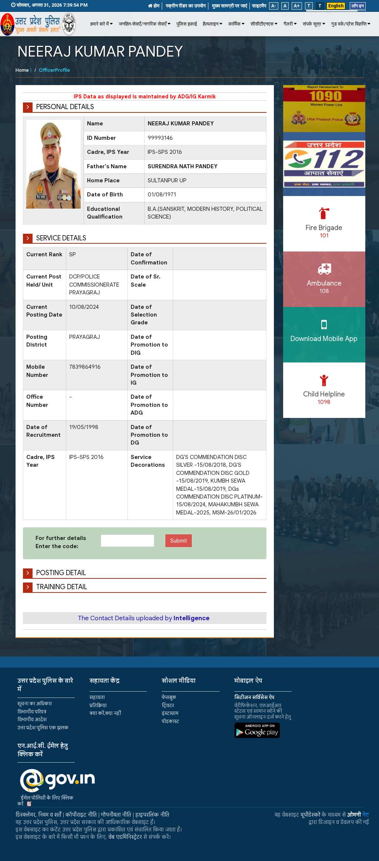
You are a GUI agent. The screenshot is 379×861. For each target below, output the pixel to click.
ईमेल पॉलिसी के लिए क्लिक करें (45, 801)
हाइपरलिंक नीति (152, 814)
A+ (297, 6)
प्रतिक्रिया (98, 705)
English (335, 6)
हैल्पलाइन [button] (210, 24)
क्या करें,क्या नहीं (105, 713)
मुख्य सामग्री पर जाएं (229, 6)
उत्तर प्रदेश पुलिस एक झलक (42, 728)
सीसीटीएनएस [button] (262, 24)
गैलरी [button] (288, 24)
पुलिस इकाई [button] (187, 24)
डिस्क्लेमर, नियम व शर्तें (38, 814)
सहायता (97, 697)
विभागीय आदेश (32, 719)
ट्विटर (168, 705)
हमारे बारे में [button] (99, 24)
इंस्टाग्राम (170, 713)
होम (156, 6)
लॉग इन (358, 6)
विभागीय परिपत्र (31, 712)
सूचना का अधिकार (34, 703)
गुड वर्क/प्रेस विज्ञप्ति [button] (348, 24)
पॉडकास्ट (170, 721)
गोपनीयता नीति (116, 814)
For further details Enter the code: (61, 542)
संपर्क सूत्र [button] (312, 24)
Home (22, 70)
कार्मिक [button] (234, 24)
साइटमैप (259, 6)
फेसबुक (169, 697)
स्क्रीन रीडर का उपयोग (186, 6)
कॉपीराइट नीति (81, 814)
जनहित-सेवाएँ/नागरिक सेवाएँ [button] (143, 24)
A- (273, 6)
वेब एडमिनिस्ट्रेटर (125, 837)
